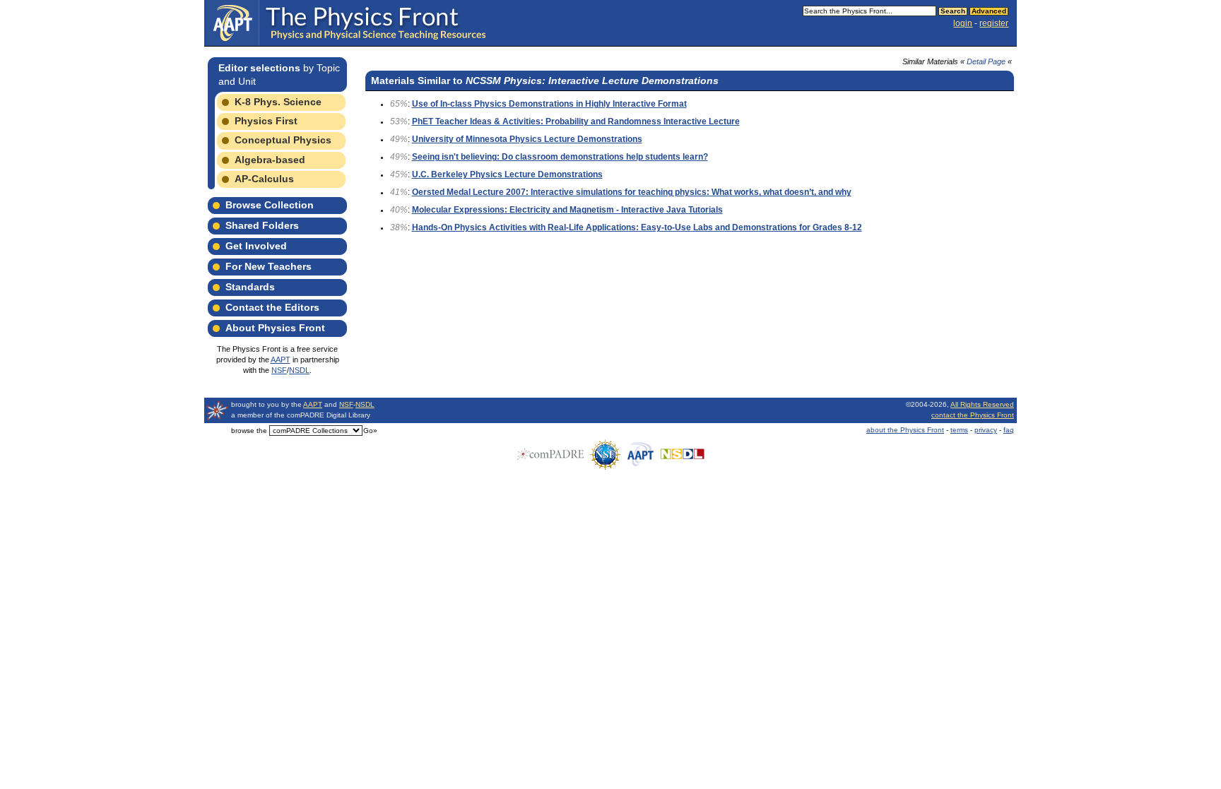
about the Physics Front (905, 430)
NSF (279, 370)
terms (959, 430)
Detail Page (986, 61)
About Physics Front (275, 327)
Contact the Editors (272, 307)
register (993, 23)
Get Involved (256, 245)
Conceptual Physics (283, 140)
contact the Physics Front (972, 415)
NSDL (299, 370)
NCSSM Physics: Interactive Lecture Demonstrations (592, 80)
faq (1008, 430)
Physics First (266, 120)
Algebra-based (270, 159)
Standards (250, 286)
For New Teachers (268, 266)
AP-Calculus (264, 178)
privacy (985, 430)
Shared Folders (262, 225)
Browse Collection (269, 204)
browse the (249, 430)
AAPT (280, 359)
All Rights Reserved (982, 404)
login (962, 23)
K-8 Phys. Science (278, 101)
